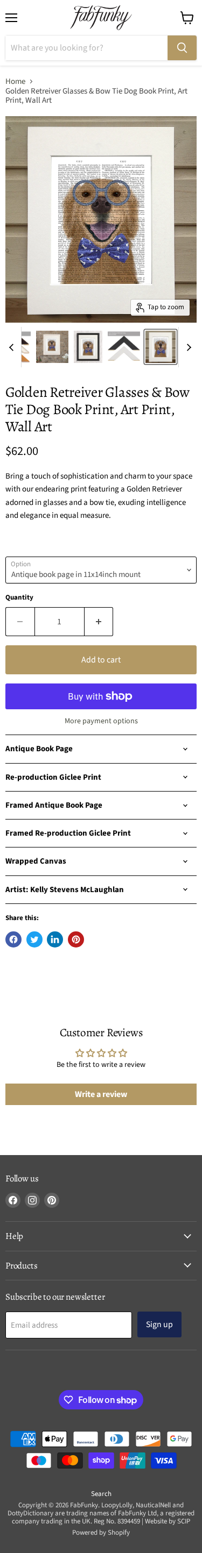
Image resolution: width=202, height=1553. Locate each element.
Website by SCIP (167, 1521)
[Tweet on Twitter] (34, 939)
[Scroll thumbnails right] (187, 347)
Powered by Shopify (101, 1532)
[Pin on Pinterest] (76, 939)
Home (15, 81)
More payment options (101, 721)
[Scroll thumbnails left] (13, 347)
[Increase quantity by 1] (99, 621)
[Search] (182, 47)
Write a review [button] (101, 1094)
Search (101, 1494)
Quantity (19, 598)
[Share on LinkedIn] (55, 939)
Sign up (159, 1324)
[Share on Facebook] (13, 939)
